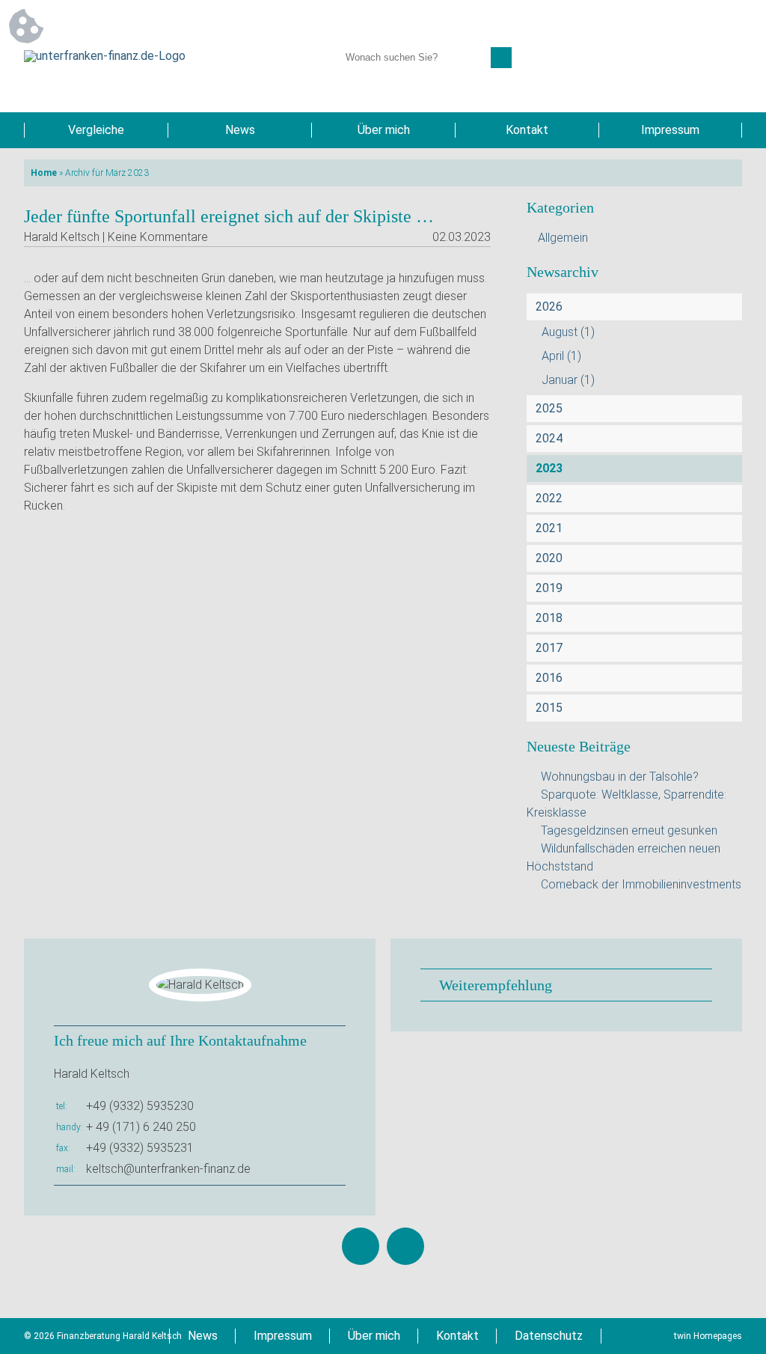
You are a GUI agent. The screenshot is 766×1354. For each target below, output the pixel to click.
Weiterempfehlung (495, 985)
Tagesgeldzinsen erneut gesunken (629, 830)
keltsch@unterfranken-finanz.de (168, 1169)
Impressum (670, 130)
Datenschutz (549, 1336)
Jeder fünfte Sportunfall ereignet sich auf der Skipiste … (229, 216)
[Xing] (405, 1246)
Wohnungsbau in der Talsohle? (620, 776)
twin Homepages (708, 1336)
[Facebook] (360, 1246)
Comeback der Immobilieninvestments (641, 884)
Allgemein (563, 238)
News (240, 130)
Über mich (384, 130)
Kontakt (527, 130)
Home (44, 173)
